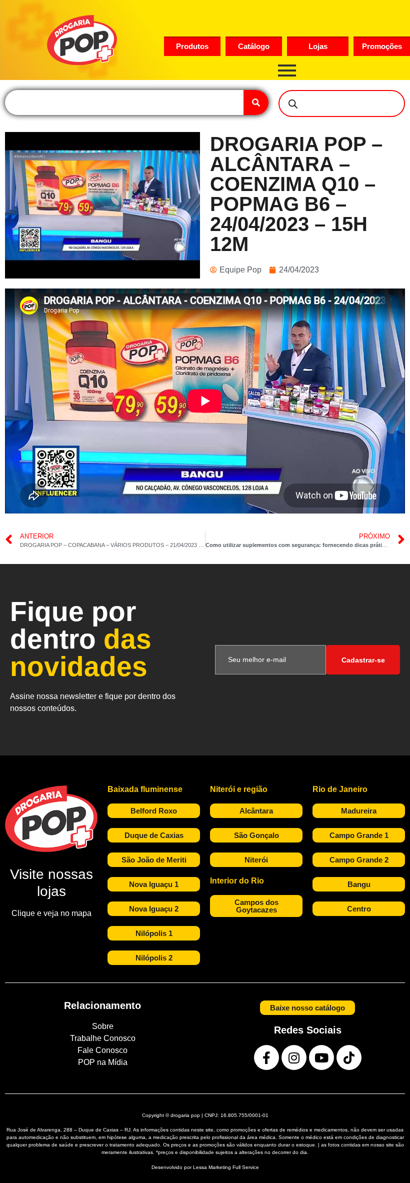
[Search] (256, 102)
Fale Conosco (103, 1050)
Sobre (103, 1026)
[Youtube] (321, 1057)
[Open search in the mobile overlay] (342, 103)
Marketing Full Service (233, 1167)
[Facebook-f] (266, 1057)
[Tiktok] (349, 1057)
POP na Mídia (103, 1062)
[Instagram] (294, 1057)
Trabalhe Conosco (103, 1038)
